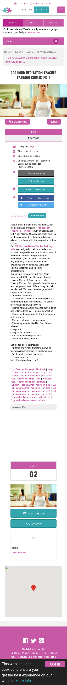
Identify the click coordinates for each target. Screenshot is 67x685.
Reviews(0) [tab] (33, 138)
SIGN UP (41, 9)
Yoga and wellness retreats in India (27, 400)
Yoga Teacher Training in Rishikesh (28, 369)
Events (19, 52)
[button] (33, 588)
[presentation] (33, 138)
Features (22, 657)
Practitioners (35, 657)
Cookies (35, 653)
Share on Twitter (38, 204)
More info (23, 680)
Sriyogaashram (46, 52)
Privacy (26, 653)
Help (53, 657)
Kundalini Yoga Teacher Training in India (30, 385)
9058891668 (35, 523)
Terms (44, 653)
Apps (46, 657)
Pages (13, 657)
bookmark (19, 121)
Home (7, 52)
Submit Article (41, 3)
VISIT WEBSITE (36, 513)
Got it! (55, 664)
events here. (34, 32)
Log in (27, 9)
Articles (21, 3)
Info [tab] (33, 132)
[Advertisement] (33, 438)
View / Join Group (36, 189)
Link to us (15, 653)
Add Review (37, 215)
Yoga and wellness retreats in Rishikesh (30, 397)
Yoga (30, 52)
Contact (53, 653)
